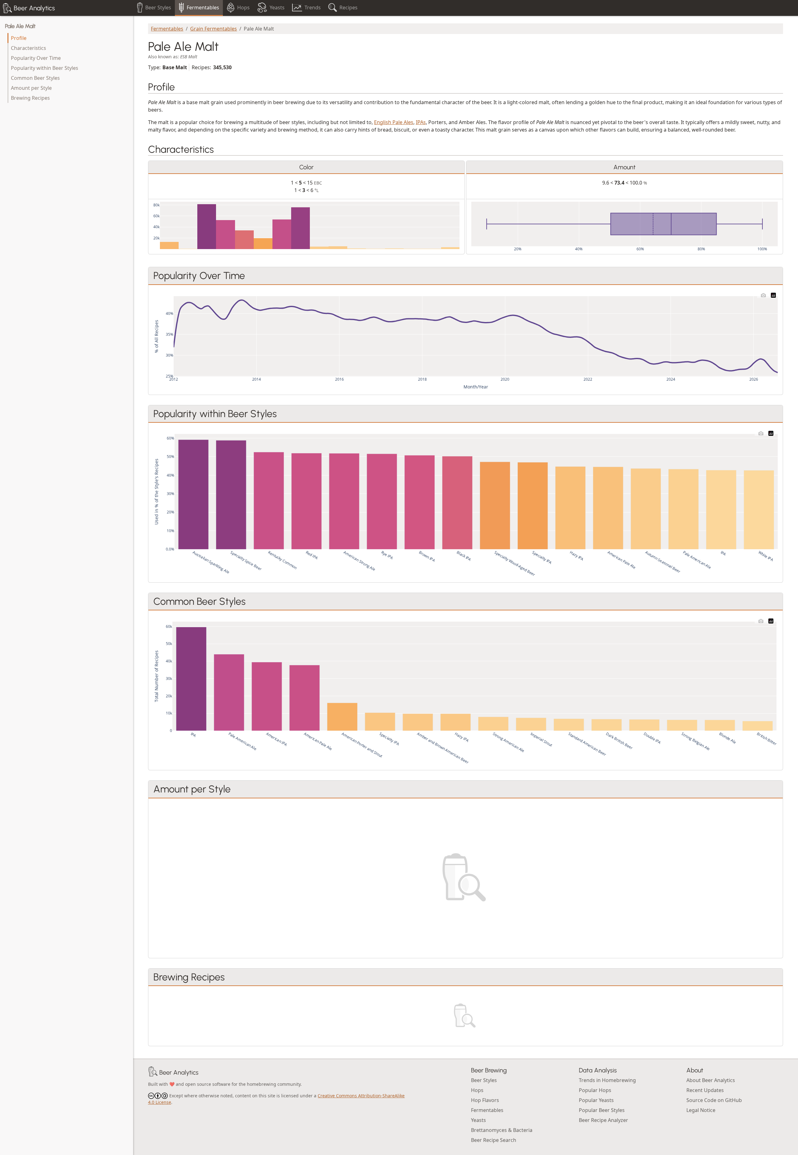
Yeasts (478, 1120)
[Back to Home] (153, 1072)
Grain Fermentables (213, 28)
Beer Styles (484, 1080)
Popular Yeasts (596, 1100)
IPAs (421, 122)
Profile (18, 38)
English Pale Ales (393, 122)
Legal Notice (700, 1110)
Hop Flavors (485, 1100)
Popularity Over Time (36, 58)
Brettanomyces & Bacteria (501, 1130)
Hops (477, 1090)
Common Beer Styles (35, 78)
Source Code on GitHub (714, 1100)
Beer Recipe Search (493, 1140)
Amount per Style (31, 87)
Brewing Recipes (30, 97)
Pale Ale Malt (20, 26)
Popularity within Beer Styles (44, 68)
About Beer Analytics (710, 1080)
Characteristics (28, 48)
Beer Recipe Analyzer (603, 1120)
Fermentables (167, 28)
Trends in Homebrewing (607, 1080)
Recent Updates (705, 1090)
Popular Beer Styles (602, 1110)
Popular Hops (595, 1090)
